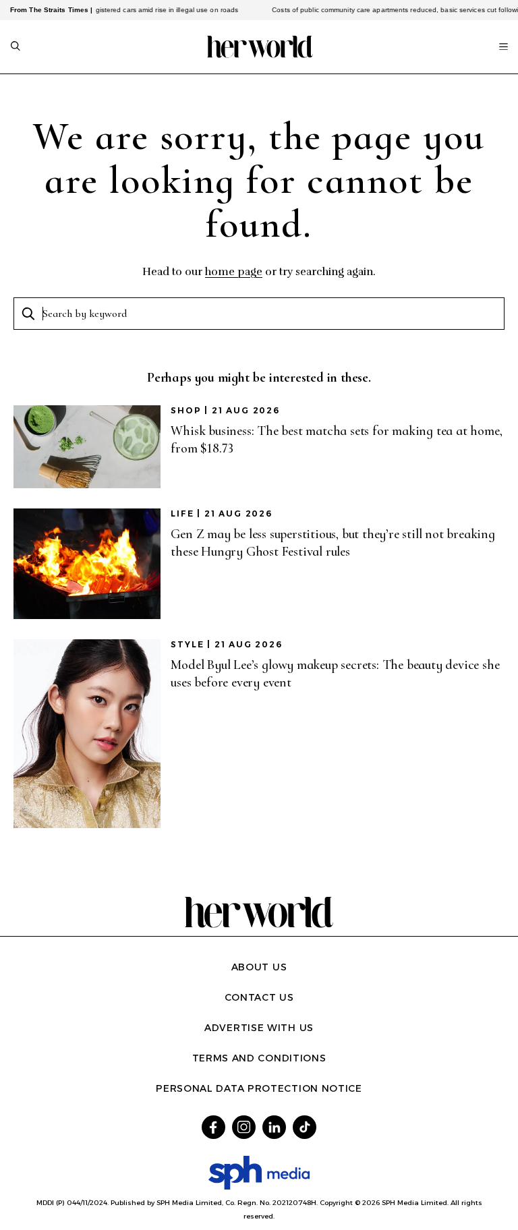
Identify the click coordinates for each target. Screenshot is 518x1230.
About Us (259, 967)
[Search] (15, 47)
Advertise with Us (259, 1028)
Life (182, 513)
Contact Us (259, 997)
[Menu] (503, 46)
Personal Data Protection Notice (259, 1088)
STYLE (187, 644)
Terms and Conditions (259, 1058)
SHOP (186, 410)
